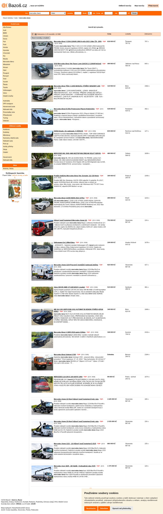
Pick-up (5, 144)
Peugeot (6, 73)
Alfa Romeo (7, 27)
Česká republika (11, 510)
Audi (4, 30)
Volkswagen (7, 90)
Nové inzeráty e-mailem (40, 38)
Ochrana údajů (48, 502)
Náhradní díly (7, 109)
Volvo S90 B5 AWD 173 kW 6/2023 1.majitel (69, 287)
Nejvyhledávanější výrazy (21, 508)
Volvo (5, 93)
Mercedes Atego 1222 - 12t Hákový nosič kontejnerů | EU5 (75, 444)
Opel (4, 70)
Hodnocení (18, 502)
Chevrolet (6, 53)
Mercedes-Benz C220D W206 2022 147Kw (69, 198)
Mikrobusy (6, 135)
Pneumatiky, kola (9, 112)
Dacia (5, 39)
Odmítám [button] (104, 508)
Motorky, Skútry (8, 169)
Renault (6, 76)
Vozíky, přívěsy (8, 146)
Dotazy (11, 502)
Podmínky (39, 502)
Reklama (32, 502)
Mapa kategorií (6, 508)
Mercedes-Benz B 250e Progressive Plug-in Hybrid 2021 (74, 109)
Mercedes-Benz (8, 62)
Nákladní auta (8, 141)
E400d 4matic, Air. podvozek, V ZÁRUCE (68, 131)
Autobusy (6, 129)
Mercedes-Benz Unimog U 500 (65, 354)
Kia (4, 56)
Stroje (5, 149)
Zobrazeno (148, 34)
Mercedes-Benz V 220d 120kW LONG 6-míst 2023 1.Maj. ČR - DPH (77, 41)
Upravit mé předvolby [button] (121, 508)
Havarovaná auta (9, 106)
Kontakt (25, 502)
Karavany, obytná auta (10, 138)
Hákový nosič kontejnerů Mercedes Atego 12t (70, 220)
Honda (5, 47)
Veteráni (6, 121)
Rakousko (34, 510)
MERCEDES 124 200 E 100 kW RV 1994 (68, 377)
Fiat (4, 42)
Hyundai (6, 50)
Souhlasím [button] (91, 508)
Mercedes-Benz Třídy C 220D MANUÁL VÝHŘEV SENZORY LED (77, 86)
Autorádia (6, 101)
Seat (4, 79)
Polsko (28, 510)
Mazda (5, 59)
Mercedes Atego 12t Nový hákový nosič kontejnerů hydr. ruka (76, 399)
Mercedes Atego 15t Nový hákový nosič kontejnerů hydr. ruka (76, 421)
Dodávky (6, 132)
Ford (4, 44)
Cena (109, 34)
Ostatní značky (8, 96)
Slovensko (21, 510)
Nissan (5, 67)
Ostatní (5, 152)
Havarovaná (7, 157)
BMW (5, 33)
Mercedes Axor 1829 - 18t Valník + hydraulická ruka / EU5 (74, 466)
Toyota (5, 87)
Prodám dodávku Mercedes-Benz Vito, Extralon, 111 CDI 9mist (76, 176)
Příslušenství (7, 115)
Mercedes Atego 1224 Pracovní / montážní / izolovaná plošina (76, 265)
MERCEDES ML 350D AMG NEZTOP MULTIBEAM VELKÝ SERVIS (77, 153)
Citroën (5, 36)
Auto (16, 18)
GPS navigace (8, 104)
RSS (56, 502)
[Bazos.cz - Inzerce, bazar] (14, 7)
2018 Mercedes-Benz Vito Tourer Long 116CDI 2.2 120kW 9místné (77, 64)
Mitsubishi (6, 64)
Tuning (5, 118)
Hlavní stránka (8, 18)
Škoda (5, 84)
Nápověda (4, 502)
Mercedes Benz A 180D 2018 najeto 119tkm (69, 332)
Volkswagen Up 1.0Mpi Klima (64, 242)
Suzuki (5, 82)
